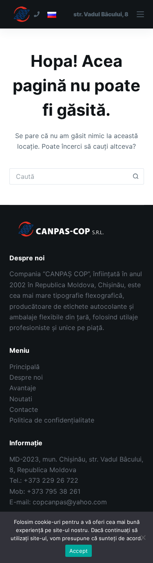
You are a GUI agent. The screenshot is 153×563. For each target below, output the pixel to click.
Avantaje (22, 388)
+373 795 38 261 (53, 491)
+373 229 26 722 (51, 480)
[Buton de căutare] (136, 176)
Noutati (20, 399)
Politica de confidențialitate (51, 420)
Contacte (23, 409)
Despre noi (26, 377)
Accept (78, 551)
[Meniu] (108, 14)
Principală (24, 367)
